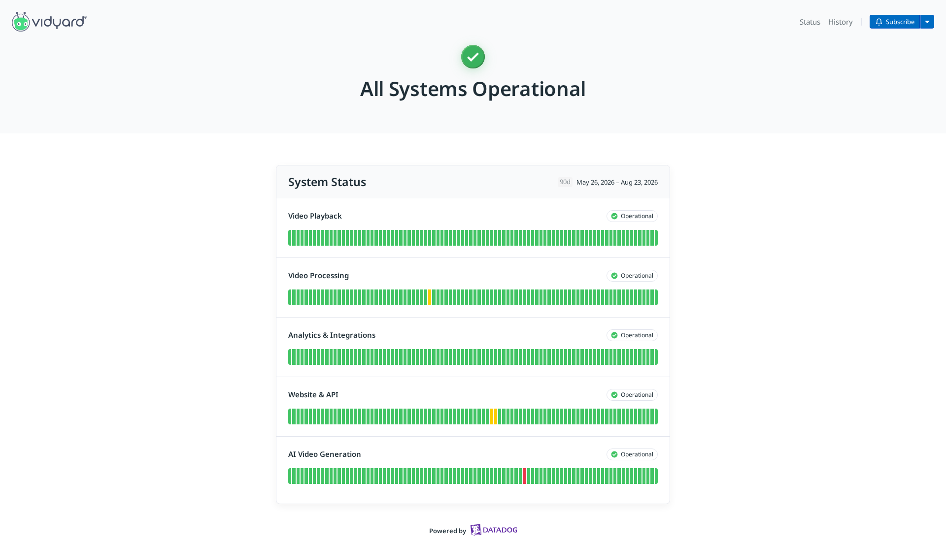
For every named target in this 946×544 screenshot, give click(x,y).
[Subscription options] (927, 22)
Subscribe (900, 21)
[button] (49, 22)
